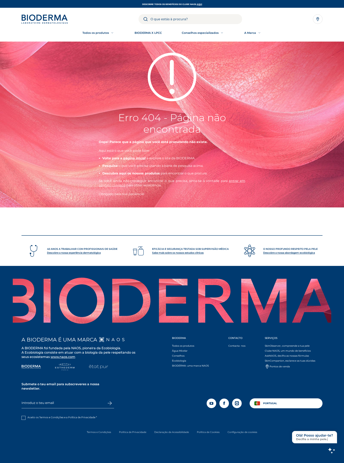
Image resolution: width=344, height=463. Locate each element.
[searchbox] (196, 19)
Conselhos (178, 355)
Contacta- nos (236, 345)
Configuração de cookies (242, 432)
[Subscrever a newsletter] (110, 403)
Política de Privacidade (81, 417)
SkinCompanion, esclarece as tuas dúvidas (290, 360)
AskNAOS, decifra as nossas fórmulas (287, 355)
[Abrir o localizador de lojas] (317, 19)
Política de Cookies (208, 432)
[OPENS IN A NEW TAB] (111, 339)
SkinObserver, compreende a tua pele (287, 345)
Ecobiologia (179, 360)
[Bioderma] (31, 367)
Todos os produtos (183, 345)
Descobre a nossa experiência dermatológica (74, 252)
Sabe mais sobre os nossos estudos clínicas (178, 252)
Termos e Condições (99, 432)
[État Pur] (98, 367)
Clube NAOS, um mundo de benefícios (288, 350)
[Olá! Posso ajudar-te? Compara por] (331, 450)
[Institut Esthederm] (64, 367)
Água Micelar (180, 350)
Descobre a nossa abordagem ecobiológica (289, 252)
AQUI (199, 4)
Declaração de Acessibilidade (171, 432)
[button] (194, 353)
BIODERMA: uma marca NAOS (190, 365)
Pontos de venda (280, 366)
